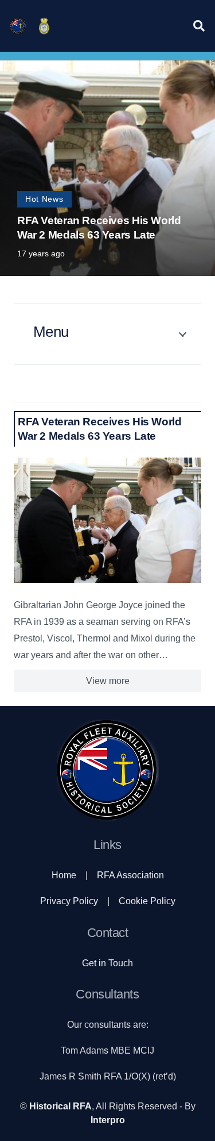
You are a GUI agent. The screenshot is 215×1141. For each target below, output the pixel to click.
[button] (199, 26)
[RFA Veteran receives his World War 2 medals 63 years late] (107, 520)
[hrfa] (17, 25)
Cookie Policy (147, 901)
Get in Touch (107, 963)
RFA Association (130, 875)
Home (64, 875)
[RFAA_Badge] (44, 25)
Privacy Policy (69, 901)
